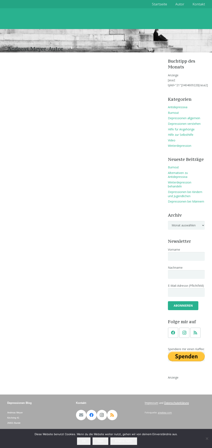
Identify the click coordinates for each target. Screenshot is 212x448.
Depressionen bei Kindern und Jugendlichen (185, 194)
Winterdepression (179, 146)
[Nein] (207, 438)
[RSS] (195, 333)
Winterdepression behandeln (179, 184)
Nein (101, 441)
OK (84, 441)
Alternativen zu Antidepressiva (178, 175)
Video (171, 140)
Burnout (173, 113)
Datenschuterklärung (176, 402)
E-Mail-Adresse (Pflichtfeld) (186, 286)
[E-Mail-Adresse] (81, 415)
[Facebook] (173, 333)
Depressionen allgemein (184, 118)
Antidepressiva (177, 107)
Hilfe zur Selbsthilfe (180, 135)
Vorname (174, 249)
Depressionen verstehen (184, 124)
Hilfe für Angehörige (181, 129)
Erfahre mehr (123, 441)
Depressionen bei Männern (186, 201)
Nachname (175, 268)
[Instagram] (184, 333)
